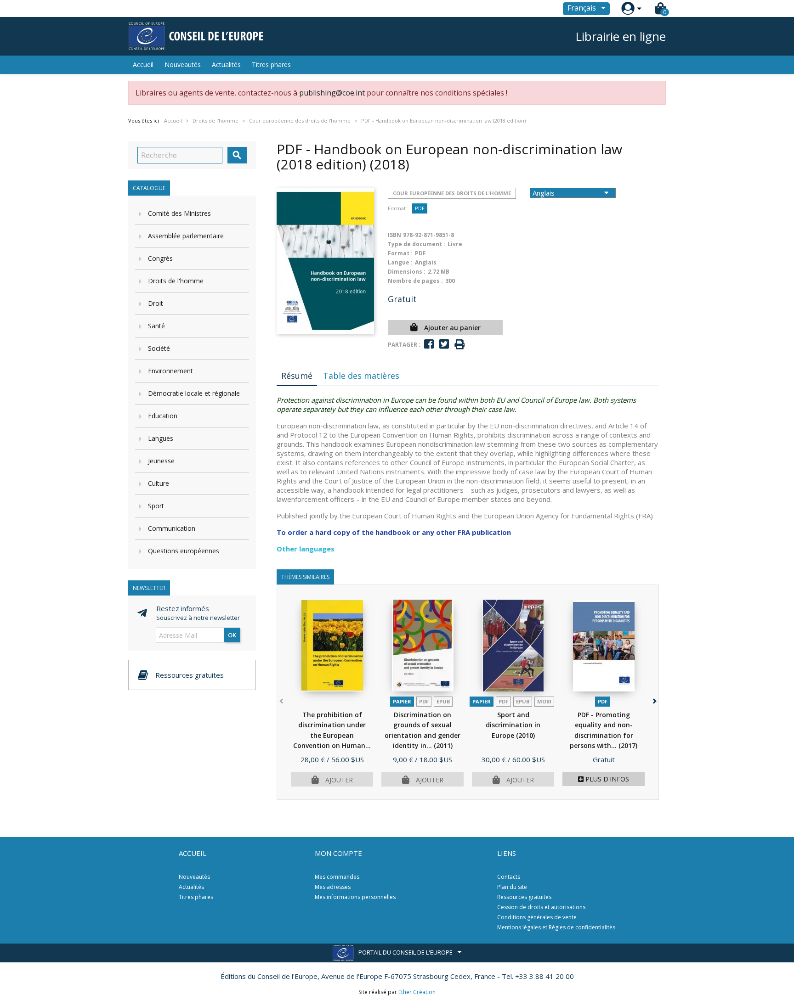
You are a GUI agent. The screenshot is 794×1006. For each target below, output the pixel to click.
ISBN (394, 235)
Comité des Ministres (179, 213)
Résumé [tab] (296, 375)
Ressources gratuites (524, 897)
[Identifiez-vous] (628, 8)
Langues (160, 438)
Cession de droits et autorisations (541, 907)
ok (232, 635)
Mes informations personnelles (355, 897)
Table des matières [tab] (361, 375)
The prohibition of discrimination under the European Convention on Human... (332, 735)
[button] (653, 699)
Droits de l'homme (176, 280)
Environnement (170, 370)
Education (162, 415)
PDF (420, 208)
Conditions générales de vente (537, 917)
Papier (402, 701)
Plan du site (512, 887)
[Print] (459, 344)
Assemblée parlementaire (186, 235)
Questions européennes (183, 550)
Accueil (143, 64)
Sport (156, 505)
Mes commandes (337, 877)
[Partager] (429, 344)
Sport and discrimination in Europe (513, 725)
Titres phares (271, 64)
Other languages (306, 548)
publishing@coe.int (332, 93)
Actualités (226, 64)
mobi (544, 701)
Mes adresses (333, 887)
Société (159, 348)
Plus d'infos (606, 779)
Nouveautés (182, 64)
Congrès (160, 258)
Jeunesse (161, 460)
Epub (443, 701)
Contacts (508, 877)
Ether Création (417, 992)
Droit (155, 303)
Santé (156, 325)
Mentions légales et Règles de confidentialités (556, 927)
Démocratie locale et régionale (194, 393)
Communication (171, 528)
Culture (158, 483)
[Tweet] (444, 344)
